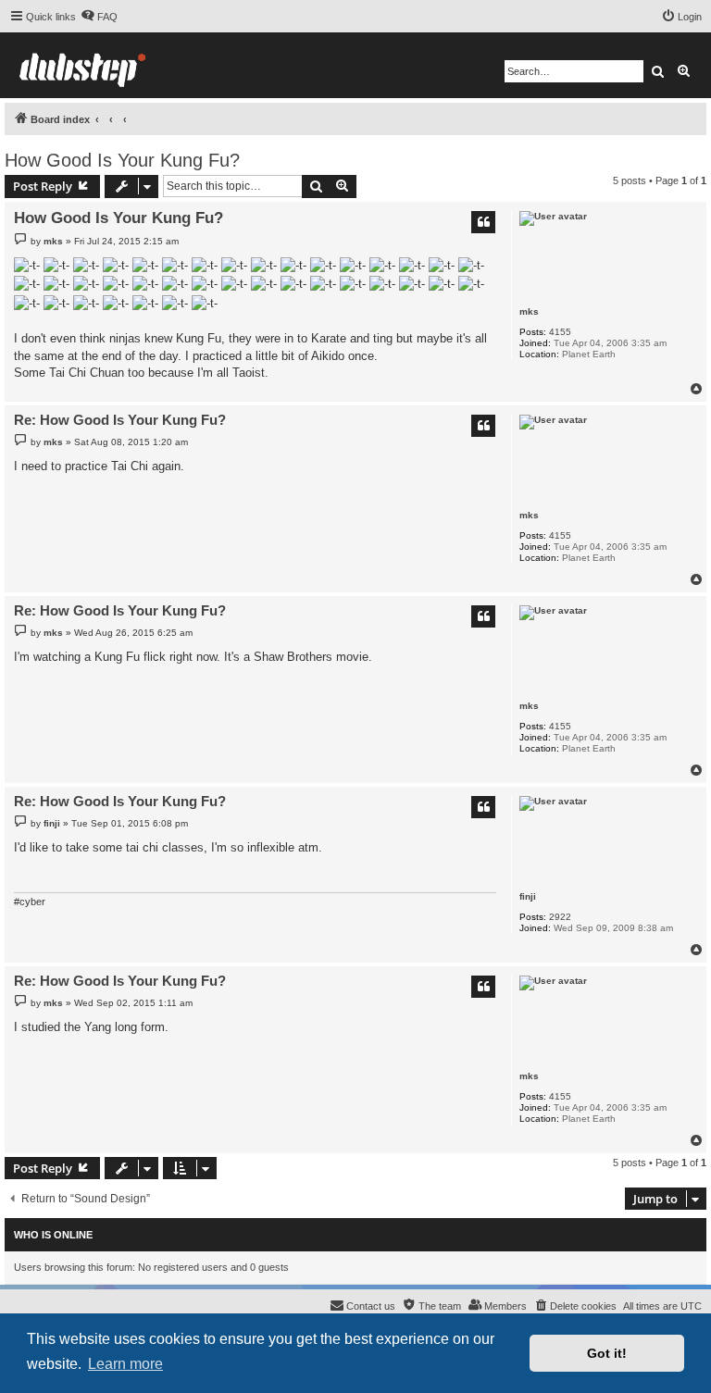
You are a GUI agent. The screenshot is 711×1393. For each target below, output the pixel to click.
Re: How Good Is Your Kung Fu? (120, 420)
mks (529, 311)
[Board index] (82, 65)
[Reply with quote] (483, 222)
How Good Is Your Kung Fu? (122, 160)
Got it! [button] (607, 1353)
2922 (560, 917)
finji (527, 896)
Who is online (53, 1234)
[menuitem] (99, 17)
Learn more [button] (125, 1364)
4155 (560, 332)
